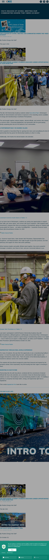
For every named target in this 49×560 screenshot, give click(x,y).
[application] (24, 550)
